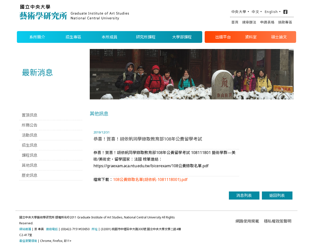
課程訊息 (29, 155)
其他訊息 (29, 165)
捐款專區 (285, 22)
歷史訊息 (29, 175)
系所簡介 (37, 37)
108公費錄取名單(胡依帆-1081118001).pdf (150, 179)
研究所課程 (146, 37)
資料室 (251, 37)
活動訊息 (29, 135)
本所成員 (109, 37)
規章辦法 (249, 22)
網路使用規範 (247, 221)
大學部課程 (182, 37)
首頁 (234, 22)
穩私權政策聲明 (277, 221)
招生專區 (73, 37)
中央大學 (238, 11)
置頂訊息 (29, 115)
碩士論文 (279, 37)
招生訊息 (29, 145)
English (271, 11)
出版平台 (223, 37)
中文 (255, 11)
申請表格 (267, 22)
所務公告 (29, 125)
